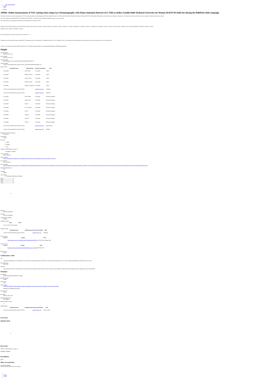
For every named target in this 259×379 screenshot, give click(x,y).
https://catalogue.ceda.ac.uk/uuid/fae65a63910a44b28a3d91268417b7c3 (23, 240)
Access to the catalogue (6, 365)
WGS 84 (5, 218)
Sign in (5, 9)
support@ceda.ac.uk (39, 89)
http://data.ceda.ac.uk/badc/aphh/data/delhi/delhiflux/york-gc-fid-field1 (22, 247)
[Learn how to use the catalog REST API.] (3, 377)
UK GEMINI (6, 299)
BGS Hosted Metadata (10, 4)
